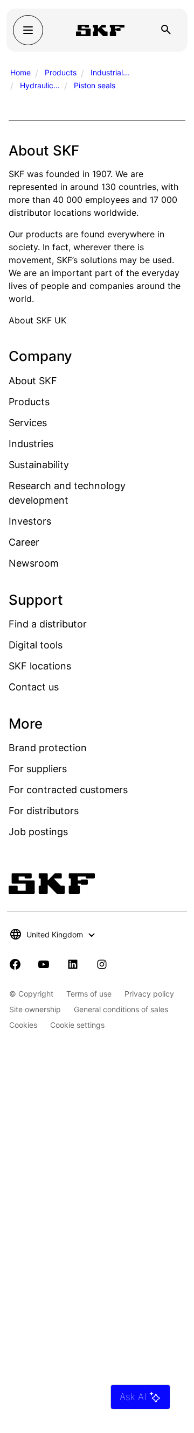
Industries (31, 443)
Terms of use (89, 993)
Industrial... (110, 72)
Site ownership (35, 1009)
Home (20, 72)
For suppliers (38, 768)
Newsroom (34, 563)
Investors (30, 521)
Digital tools (36, 645)
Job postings (38, 831)
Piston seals (94, 85)
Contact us (34, 687)
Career (24, 542)
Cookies (23, 1024)
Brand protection (48, 747)
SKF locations (40, 666)
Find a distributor (48, 624)
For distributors (44, 810)
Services (28, 422)
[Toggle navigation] (28, 30)
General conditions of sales (121, 1009)
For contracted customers (68, 789)
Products (61, 72)
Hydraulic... (40, 85)
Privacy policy (149, 993)
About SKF (33, 380)
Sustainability (39, 464)
